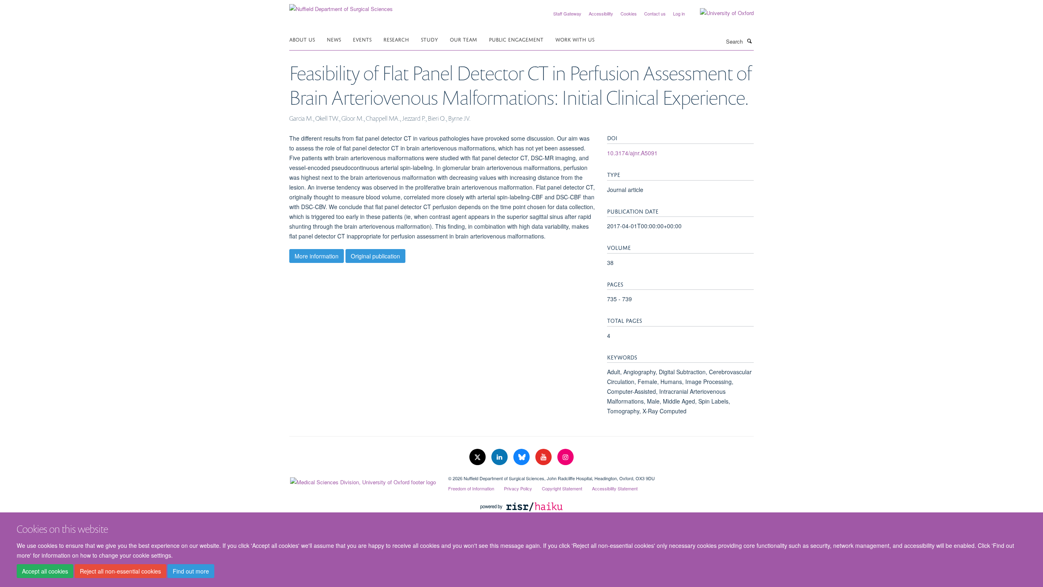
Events (362, 39)
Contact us (655, 13)
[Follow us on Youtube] (544, 457)
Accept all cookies (45, 571)
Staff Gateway (567, 13)
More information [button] (317, 256)
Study (429, 39)
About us (302, 39)
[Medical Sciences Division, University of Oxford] (362, 480)
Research (396, 39)
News (334, 39)
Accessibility (601, 13)
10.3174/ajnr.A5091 (632, 153)
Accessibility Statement (615, 488)
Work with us (574, 39)
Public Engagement (516, 39)
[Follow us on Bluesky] (522, 457)
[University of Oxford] (721, 13)
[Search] (749, 40)
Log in (679, 13)
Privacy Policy (518, 488)
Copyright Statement (562, 488)
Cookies (629, 13)
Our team (463, 39)
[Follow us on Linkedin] (500, 457)
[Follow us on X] (478, 457)
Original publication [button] (375, 256)
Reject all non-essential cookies (120, 571)
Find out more (191, 571)
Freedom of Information (471, 488)
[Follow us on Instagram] (565, 457)
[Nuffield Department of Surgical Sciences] (341, 6)
